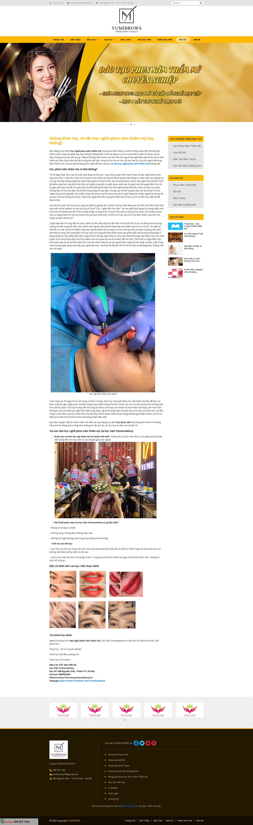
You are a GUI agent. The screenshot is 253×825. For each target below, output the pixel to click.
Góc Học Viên (144, 39)
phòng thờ (113, 798)
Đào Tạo (91, 39)
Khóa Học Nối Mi (116, 760)
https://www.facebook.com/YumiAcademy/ (82, 680)
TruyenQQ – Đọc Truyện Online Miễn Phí (193, 226)
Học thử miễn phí (116, 782)
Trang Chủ (58, 39)
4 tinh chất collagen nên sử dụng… (193, 270)
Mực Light (126, 39)
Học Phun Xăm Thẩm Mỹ (187, 145)
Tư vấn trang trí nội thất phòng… (193, 234)
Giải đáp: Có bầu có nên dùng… (193, 247)
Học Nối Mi (179, 152)
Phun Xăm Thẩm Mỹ (184, 184)
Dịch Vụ (108, 39)
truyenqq (112, 787)
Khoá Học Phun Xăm (118, 754)
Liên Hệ (196, 39)
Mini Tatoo (179, 198)
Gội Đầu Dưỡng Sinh (184, 204)
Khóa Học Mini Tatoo (118, 765)
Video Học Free (164, 39)
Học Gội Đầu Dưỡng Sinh (187, 165)
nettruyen (113, 793)
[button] (118, 124)
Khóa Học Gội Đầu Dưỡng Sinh (123, 771)
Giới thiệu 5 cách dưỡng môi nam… (192, 259)
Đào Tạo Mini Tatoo (184, 159)
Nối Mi (177, 191)
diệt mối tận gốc (130, 806)
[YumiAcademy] (126, 18)
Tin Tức (183, 39)
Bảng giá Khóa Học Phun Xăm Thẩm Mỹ (128, 776)
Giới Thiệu (75, 39)
